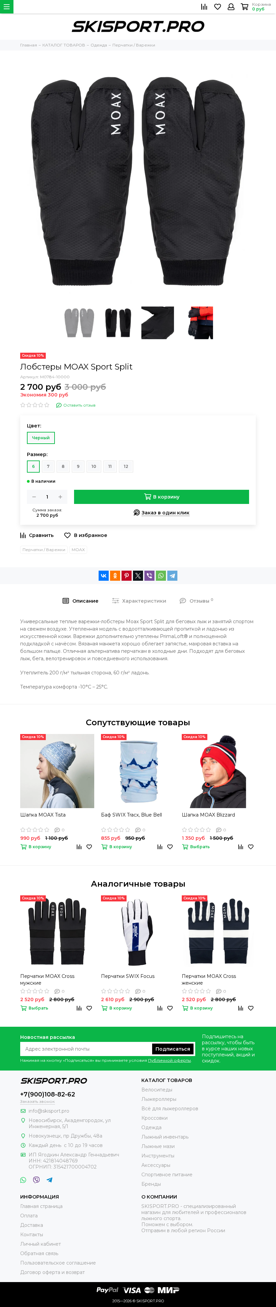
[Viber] (149, 576)
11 (110, 466)
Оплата (29, 1216)
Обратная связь (39, 1253)
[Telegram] (172, 576)
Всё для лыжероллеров (169, 1109)
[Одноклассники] (115, 576)
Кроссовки (154, 1118)
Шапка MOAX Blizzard (208, 815)
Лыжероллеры (158, 1099)
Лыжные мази (158, 1146)
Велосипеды (156, 1090)
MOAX (78, 549)
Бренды (151, 1184)
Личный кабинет (40, 1244)
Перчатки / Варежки (44, 549)
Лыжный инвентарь (164, 1137)
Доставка (31, 1225)
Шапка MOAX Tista (43, 815)
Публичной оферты (169, 1060)
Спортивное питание (167, 1175)
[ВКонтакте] (104, 576)
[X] (138, 576)
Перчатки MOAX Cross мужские (47, 979)
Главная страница (41, 1206)
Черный (41, 437)
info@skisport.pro (49, 1111)
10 (94, 466)
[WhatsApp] (161, 576)
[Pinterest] (127, 576)
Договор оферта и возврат (52, 1272)
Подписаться (173, 1049)
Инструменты (157, 1156)
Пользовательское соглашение (58, 1263)
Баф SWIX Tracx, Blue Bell (131, 815)
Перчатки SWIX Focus (127, 976)
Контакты (31, 1235)
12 (126, 466)
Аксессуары (155, 1165)
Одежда (151, 1127)
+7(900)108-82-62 (47, 1094)
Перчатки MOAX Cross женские (209, 979)
